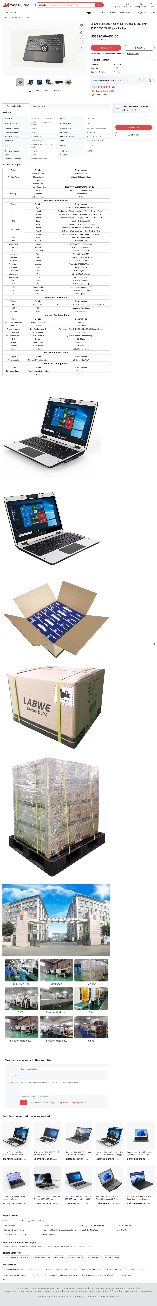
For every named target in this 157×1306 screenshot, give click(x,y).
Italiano (66, 1291)
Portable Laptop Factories (92, 1269)
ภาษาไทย (118, 1291)
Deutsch (74, 1291)
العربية (92, 1291)
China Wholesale (68, 1288)
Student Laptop (94, 1257)
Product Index (120, 1288)
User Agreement (92, 1296)
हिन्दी (111, 1291)
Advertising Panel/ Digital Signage (91, 1225)
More (4, 1279)
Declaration (104, 1296)
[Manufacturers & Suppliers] (15, 5)
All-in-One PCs (122, 1230)
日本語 (105, 1291)
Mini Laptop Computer (68, 1275)
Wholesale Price (82, 1288)
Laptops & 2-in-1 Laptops (88, 1230)
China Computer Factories (14, 1269)
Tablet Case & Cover (42, 1257)
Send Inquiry (106, 48)
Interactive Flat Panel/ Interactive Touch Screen (58, 1230)
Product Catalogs (37, 1220)
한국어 (98, 1291)
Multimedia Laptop (112, 1257)
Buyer (100, 12)
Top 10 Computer (88, 1275)
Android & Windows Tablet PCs (14, 1234)
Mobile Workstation (75, 1257)
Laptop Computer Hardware (15, 1275)
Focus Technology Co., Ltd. (62, 1296)
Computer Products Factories (40, 1269)
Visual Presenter (8, 1225)
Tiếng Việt (134, 1291)
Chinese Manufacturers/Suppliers (49, 1288)
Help (112, 12)
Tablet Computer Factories (67, 1269)
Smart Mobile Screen (124, 1225)
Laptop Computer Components (43, 1275)
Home (4, 17)
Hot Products (18, 1288)
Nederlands (83, 1291)
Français (46, 1291)
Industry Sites (94, 1288)
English (21, 1291)
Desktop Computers (48, 1234)
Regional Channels (107, 1288)
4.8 (124, 110)
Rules (153, 12)
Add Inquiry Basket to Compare (45, 90)
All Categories (11, 12)
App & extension (126, 12)
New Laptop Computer (116, 1269)
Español (29, 1291)
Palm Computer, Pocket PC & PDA (17, 1257)
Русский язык (56, 1291)
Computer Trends (106, 1275)
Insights (140, 1288)
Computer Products (15, 17)
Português (37, 1291)
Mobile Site (131, 1288)
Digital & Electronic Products (13, 1230)
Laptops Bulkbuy (125, 1275)
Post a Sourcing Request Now (73, 1102)
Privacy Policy (115, 1296)
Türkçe (126, 1291)
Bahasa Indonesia (146, 1291)
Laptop (27, 17)
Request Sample (133, 54)
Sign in (152, 6)
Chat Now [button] (141, 48)
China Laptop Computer (139, 1269)
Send (23, 1102)
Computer (59, 1257)
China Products (30, 1288)
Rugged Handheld (47, 1225)
